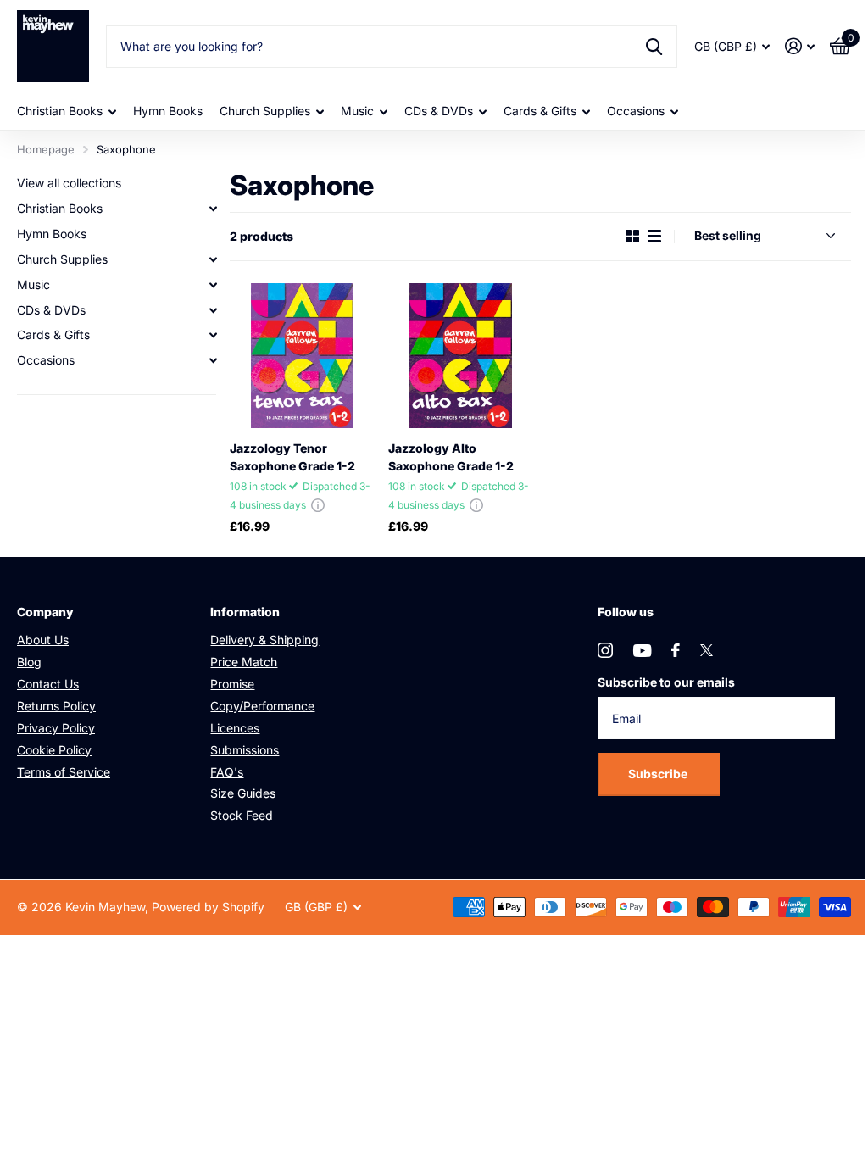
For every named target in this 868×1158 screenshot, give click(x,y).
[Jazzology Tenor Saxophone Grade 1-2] (302, 355)
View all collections (69, 182)
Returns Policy (56, 706)
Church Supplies (62, 259)
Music (33, 284)
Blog (29, 661)
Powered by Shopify (208, 906)
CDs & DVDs (51, 310)
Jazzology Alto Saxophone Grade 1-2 (451, 457)
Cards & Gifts (53, 334)
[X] (706, 650)
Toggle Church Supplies (213, 259)
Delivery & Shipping (264, 639)
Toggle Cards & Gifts (213, 335)
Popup (318, 504)
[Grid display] (632, 236)
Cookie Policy (54, 750)
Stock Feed (241, 815)
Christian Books (60, 208)
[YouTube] (642, 650)
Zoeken (654, 46)
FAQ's (226, 772)
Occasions (46, 360)
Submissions (244, 750)
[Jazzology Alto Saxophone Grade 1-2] (460, 355)
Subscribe (659, 773)
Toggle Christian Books (213, 208)
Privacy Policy (56, 728)
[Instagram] (605, 650)
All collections (66, 111)
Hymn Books (168, 110)
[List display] (654, 236)
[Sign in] (799, 46)
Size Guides (242, 793)
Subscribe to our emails (666, 682)
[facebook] (675, 650)
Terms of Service (63, 772)
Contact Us (48, 683)
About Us (43, 639)
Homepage (46, 149)
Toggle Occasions (213, 360)
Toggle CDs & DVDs (213, 310)
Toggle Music (213, 285)
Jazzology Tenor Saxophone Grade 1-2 (292, 457)
